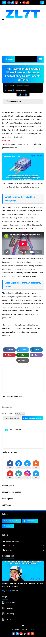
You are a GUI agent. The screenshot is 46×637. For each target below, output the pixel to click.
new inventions (31, 520)
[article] (23, 373)
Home (10, 59)
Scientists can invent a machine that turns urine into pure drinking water (21, 145)
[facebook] (9, 2)
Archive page (10, 613)
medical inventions (20, 90)
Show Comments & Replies (33, 418)
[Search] (42, 2)
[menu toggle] (4, 2)
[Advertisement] (23, 40)
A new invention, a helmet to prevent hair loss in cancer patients (22, 584)
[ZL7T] (23, 13)
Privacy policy (10, 602)
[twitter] (12, 2)
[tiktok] (20, 2)
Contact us (9, 608)
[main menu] (40, 59)
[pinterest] (24, 2)
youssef (6, 591)
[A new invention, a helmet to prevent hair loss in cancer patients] (23, 571)
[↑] (23, 625)
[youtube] (16, 2)
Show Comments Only (12, 418)
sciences (9, 525)
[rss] (27, 2)
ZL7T (32, 629)
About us (9, 619)
